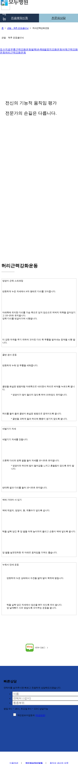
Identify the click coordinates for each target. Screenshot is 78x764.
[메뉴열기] (4, 5)
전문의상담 (59, 18)
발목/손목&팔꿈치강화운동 (46, 49)
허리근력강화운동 (15, 52)
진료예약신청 (19, 18)
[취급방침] (40, 715)
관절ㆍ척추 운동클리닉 (18, 28)
